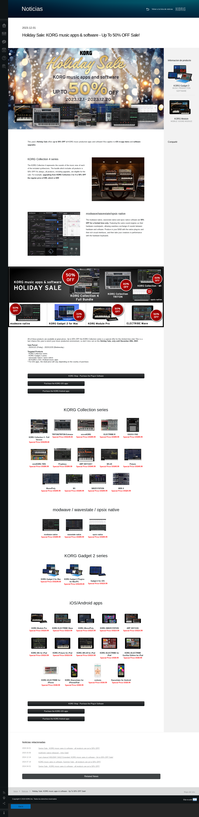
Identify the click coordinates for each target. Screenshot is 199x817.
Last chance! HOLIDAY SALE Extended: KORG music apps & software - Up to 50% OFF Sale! (75, 757)
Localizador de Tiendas (4, 67)
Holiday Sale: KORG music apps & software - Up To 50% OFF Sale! (59, 791)
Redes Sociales (4, 803)
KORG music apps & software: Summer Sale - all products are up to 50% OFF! (69, 762)
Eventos (4, 50)
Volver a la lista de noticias (162, 9)
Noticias (4, 792)
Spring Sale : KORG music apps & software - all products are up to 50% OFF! (69, 748)
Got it (20, 806)
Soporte (4, 58)
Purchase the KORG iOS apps (56, 384)
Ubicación (4, 798)
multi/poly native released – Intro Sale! (53, 753)
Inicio (4, 26)
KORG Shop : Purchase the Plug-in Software (86, 376)
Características (4, 42)
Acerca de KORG (4, 813)
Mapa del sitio (189, 792)
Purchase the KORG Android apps (56, 391)
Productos (4, 34)
